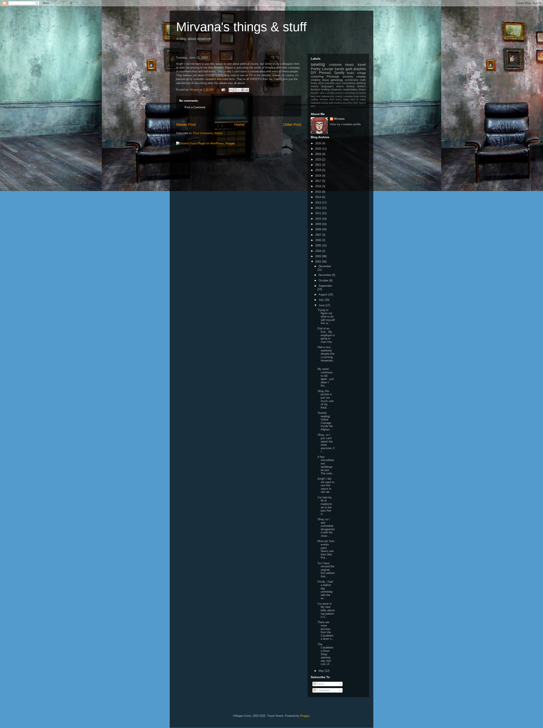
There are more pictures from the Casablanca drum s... (326, 630)
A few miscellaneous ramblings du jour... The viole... (326, 465)
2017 (318, 181)
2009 (318, 224)
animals (330, 93)
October (324, 280)
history (314, 86)
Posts (320, 684)
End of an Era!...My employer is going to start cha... (326, 335)
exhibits (314, 99)
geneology (337, 80)
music (349, 64)
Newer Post (186, 124)
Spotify (339, 72)
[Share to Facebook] (243, 90)
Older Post (292, 124)
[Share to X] (239, 90)
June (322, 305)
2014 (318, 197)
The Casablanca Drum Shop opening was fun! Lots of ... (326, 654)
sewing (318, 64)
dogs (356, 96)
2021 (318, 164)
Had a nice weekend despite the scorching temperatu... (326, 355)
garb (349, 69)
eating (363, 96)
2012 (318, 207)
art (357, 93)
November (325, 275)
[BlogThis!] (235, 90)
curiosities (348, 96)
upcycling (347, 103)
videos (340, 86)
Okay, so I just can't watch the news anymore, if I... (326, 443)
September (325, 285)
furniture (315, 89)
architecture (351, 80)
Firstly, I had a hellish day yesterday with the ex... (325, 590)
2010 (318, 218)
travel (362, 64)
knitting (325, 89)
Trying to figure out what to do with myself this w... (326, 316)
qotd (331, 103)
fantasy (350, 86)
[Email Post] (223, 89)
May (322, 670)
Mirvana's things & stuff (241, 27)
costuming (317, 76)
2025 (318, 148)
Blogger (304, 715)
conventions (349, 83)
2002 (318, 261)
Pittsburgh (333, 76)
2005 (318, 245)
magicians (315, 103)
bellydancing (327, 96)
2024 (318, 154)
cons (338, 83)
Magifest (315, 93)
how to (354, 99)
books (350, 72)
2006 (318, 240)
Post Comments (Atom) (207, 133)
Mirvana (339, 118)
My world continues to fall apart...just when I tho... (326, 377)
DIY (313, 72)
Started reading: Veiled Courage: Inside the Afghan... (325, 421)
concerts (329, 83)
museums (336, 89)
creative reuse (320, 80)
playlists (360, 69)
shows (362, 89)
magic (363, 99)
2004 (318, 251)
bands (339, 69)
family (314, 83)
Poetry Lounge (322, 69)
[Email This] (231, 90)
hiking (346, 99)
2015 (318, 191)
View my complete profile (345, 124)
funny (338, 99)
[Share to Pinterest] (247, 90)
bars (313, 96)
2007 (318, 234)
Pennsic (325, 72)
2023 (318, 159)
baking (362, 93)
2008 (318, 229)
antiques (339, 93)
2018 (318, 175)
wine (313, 106)
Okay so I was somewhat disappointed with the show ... (326, 527)
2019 (318, 170)
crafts (363, 80)
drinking (361, 83)
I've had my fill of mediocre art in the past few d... (325, 506)
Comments (323, 690)
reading (338, 103)
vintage (361, 72)
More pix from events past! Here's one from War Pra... (326, 549)
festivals (324, 99)
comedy (338, 96)
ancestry (348, 76)
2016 (318, 186)
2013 (318, 202)
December (325, 266)
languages (327, 86)
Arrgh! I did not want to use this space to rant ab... (326, 485)
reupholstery (350, 89)
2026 (318, 143)
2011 (318, 213)
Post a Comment (195, 107)
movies (324, 103)
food (332, 99)
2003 (318, 256)
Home (239, 124)
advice (323, 93)
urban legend (359, 103)
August (323, 294)
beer (318, 96)
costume (335, 64)
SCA (321, 83)
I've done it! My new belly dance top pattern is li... (326, 610)
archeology (349, 93)
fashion (361, 86)
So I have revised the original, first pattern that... (326, 570)
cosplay (361, 76)
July (322, 299)
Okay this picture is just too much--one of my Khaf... (326, 399)
